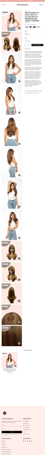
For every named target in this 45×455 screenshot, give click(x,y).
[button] (4, 5)
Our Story (3, 441)
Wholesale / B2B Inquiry (6, 453)
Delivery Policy (26, 423)
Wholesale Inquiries (26, 429)
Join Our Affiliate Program (6, 451)
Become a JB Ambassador (6, 449)
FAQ (24, 431)
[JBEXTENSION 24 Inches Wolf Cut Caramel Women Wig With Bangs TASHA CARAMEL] (10, 360)
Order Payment (26, 421)
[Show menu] (2, 5)
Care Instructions (26, 427)
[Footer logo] (5, 413)
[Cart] (42, 5)
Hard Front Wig (27, 10)
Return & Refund (26, 425)
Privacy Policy (18, 434)
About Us (3, 443)
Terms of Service (4, 435)
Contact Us (4, 445)
